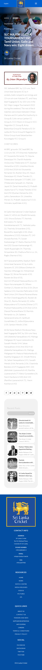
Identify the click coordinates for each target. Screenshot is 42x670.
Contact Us (21, 614)
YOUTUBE (21, 655)
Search (31, 413)
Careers (21, 627)
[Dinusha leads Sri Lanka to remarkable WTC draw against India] (12, 423)
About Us (21, 611)
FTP (21, 600)
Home (21, 577)
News (21, 581)
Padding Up (9, 29)
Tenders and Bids (21, 618)
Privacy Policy (21, 634)
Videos (21, 590)
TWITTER (21, 651)
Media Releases (21, 587)
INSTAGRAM (21, 648)
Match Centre (21, 584)
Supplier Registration (21, 621)
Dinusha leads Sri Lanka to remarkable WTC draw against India (26, 421)
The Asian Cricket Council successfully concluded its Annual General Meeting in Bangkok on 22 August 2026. (26, 435)
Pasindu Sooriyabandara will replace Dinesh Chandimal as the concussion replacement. (26, 461)
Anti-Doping (21, 624)
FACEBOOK (21, 645)
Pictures (21, 594)
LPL (21, 597)
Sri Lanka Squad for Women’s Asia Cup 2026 (25, 474)
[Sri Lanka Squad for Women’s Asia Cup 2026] (12, 476)
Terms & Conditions (21, 631)
